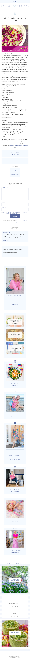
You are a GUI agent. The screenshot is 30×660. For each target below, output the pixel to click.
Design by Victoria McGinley (15, 656)
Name (4, 202)
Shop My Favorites (15, 451)
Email (4, 207)
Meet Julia (15, 304)
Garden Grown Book (15, 603)
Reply (8, 240)
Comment (5, 187)
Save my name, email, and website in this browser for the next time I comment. (15, 213)
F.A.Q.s (15, 613)
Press (15, 610)
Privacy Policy (15, 655)
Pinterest (20, 145)
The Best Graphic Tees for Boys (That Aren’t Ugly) (15, 348)
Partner (15, 606)
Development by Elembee (15, 657)
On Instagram (15, 579)
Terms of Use (15, 654)
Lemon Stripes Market (15, 455)
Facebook (11, 145)
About (15, 600)
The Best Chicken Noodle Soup (15, 335)
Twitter (16, 145)
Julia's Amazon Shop (15, 459)
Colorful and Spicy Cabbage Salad (15, 19)
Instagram (25, 145)
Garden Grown (14, 632)
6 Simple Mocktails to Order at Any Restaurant (15, 321)
